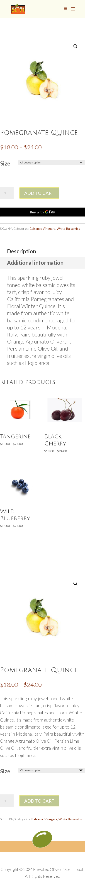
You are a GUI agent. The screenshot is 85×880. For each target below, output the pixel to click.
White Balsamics (68, 228)
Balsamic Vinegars (42, 228)
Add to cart (39, 193)
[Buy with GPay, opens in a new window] (42, 212)
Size (5, 163)
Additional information (35, 262)
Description (21, 251)
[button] (75, 46)
